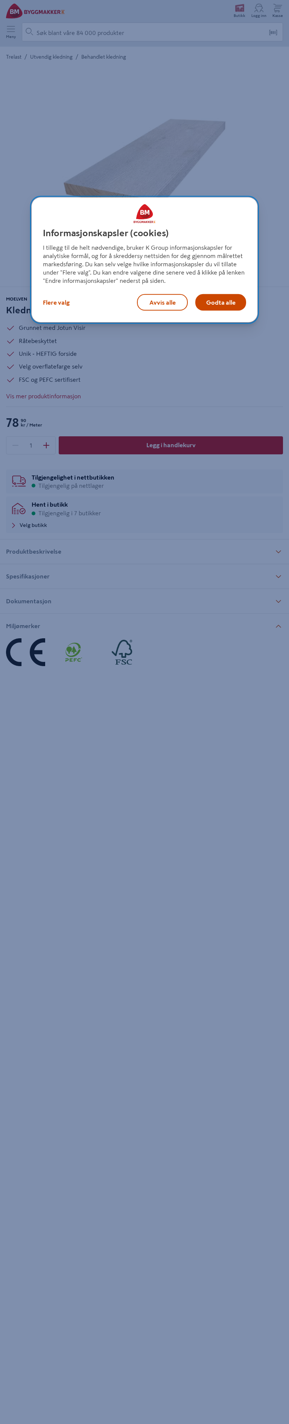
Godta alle (221, 302)
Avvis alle (162, 302)
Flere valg (56, 302)
